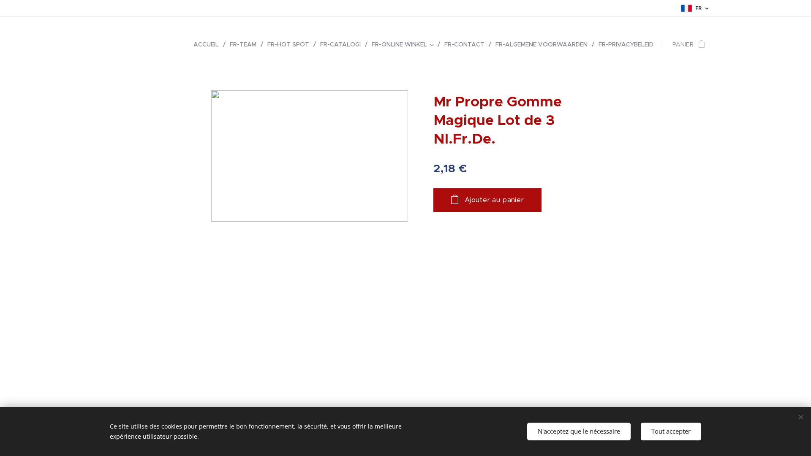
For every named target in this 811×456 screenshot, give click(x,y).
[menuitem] (208, 44)
